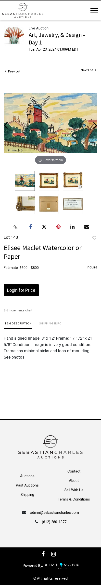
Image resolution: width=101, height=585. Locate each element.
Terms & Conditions (74, 499)
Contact (73, 471)
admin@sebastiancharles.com (54, 512)
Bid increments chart (18, 310)
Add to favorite (94, 238)
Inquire (92, 267)
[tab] (18, 325)
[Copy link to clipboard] (16, 227)
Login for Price (21, 290)
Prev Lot (13, 71)
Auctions (27, 476)
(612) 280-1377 (54, 522)
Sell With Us (73, 490)
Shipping (27, 494)
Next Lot (87, 70)
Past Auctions (27, 485)
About (74, 480)
